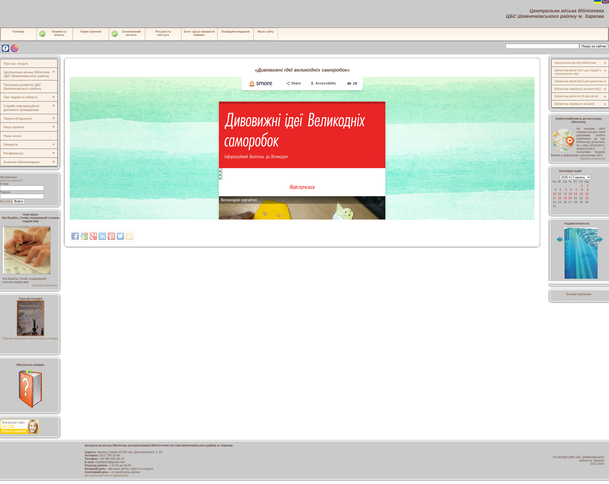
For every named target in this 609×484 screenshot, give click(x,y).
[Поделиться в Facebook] (75, 236)
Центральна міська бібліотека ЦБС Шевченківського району (26, 74)
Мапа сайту (266, 31)
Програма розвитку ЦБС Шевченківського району (22, 86)
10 (554, 194)
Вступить (6, 201)
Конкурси (11, 144)
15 (581, 194)
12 (565, 194)
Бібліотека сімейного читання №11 (578, 89)
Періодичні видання (235, 31)
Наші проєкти (14, 127)
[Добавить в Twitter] (120, 236)
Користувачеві (91, 31)
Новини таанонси (59, 33)
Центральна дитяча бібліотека (575, 62)
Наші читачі (12, 136)
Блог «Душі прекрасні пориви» (199, 33)
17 (554, 198)
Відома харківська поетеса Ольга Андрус (30, 338)
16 (587, 194)
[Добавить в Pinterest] (111, 236)
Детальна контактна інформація (106, 475)
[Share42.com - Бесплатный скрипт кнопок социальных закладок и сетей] (129, 236)
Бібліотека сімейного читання (574, 104)
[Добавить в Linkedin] (102, 236)
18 (559, 198)
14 (575, 194)
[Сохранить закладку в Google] (84, 236)
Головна (18, 31)
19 (565, 198)
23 (587, 198)
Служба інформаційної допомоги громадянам (21, 108)
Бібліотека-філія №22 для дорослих (579, 81)
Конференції (13, 153)
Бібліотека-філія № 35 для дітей (576, 96)
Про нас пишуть (16, 63)
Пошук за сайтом (594, 46)
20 (570, 198)
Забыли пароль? (11, 180)
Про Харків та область (21, 97)
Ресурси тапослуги (163, 33)
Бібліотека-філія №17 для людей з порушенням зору (578, 72)
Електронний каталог (131, 33)
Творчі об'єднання (18, 118)
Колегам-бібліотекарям (21, 162)
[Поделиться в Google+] (93, 236)
